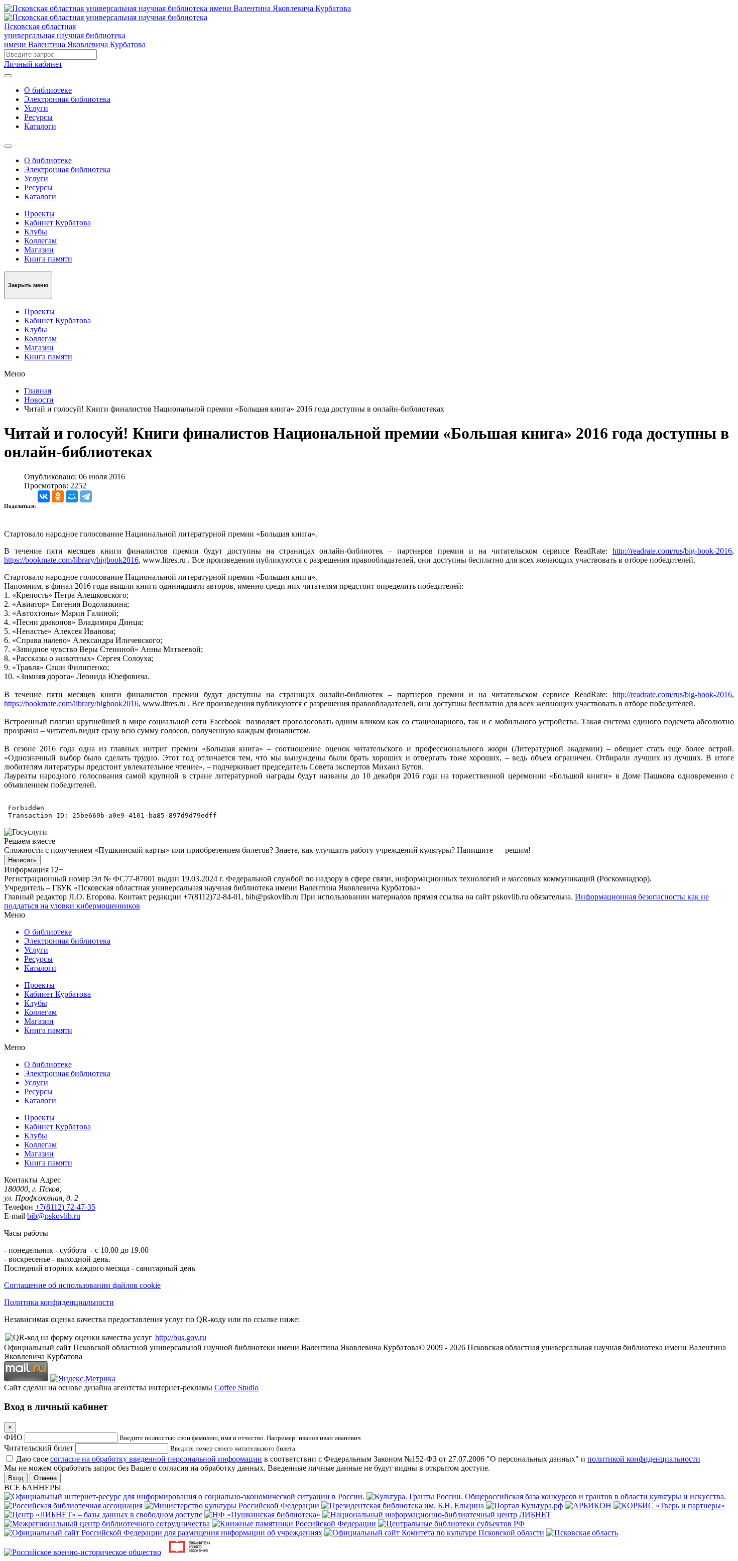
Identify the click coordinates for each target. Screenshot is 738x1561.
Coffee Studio (236, 1387)
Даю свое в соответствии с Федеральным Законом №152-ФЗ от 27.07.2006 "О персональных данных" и (358, 1459)
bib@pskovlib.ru (53, 1216)
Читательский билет (38, 1448)
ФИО (13, 1437)
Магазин (39, 249)
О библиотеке (48, 90)
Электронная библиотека (67, 99)
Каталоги (40, 126)
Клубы (35, 231)
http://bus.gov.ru (180, 1337)
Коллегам (40, 240)
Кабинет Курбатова (57, 222)
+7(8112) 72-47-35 (65, 1207)
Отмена (45, 1478)
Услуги (36, 108)
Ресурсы (38, 117)
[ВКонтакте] (44, 496)
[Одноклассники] (58, 496)
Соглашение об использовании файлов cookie (82, 1285)
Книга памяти (48, 258)
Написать (22, 860)
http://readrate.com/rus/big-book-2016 (672, 551)
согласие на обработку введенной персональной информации (156, 1459)
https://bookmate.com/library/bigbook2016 (71, 560)
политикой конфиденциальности (643, 1459)
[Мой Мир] (72, 496)
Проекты (39, 213)
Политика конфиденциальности (59, 1302)
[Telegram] (86, 496)
